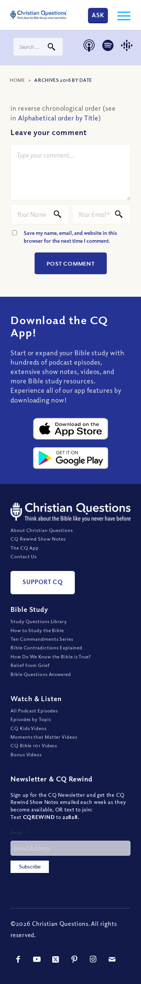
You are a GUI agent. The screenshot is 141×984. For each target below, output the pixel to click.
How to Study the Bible (37, 630)
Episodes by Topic (31, 719)
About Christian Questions (42, 530)
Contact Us (24, 556)
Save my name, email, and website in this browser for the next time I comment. (70, 237)
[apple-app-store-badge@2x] (70, 429)
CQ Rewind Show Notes (38, 539)
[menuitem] (120, 15)
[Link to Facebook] (18, 959)
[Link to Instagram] (93, 959)
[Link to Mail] (112, 959)
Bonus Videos (26, 754)
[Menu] (120, 15)
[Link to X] (55, 959)
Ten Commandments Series (42, 639)
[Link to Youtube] (36, 959)
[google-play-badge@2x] (70, 458)
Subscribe (30, 867)
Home (17, 80)
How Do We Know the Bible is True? (51, 656)
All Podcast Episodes (34, 711)
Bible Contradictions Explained (46, 647)
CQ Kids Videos (29, 728)
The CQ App (25, 548)
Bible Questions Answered (41, 674)
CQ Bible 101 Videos (34, 745)
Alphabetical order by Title (58, 118)
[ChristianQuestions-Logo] (39, 15)
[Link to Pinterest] (74, 959)
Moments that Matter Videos (44, 737)
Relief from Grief (30, 665)
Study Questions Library (39, 621)
